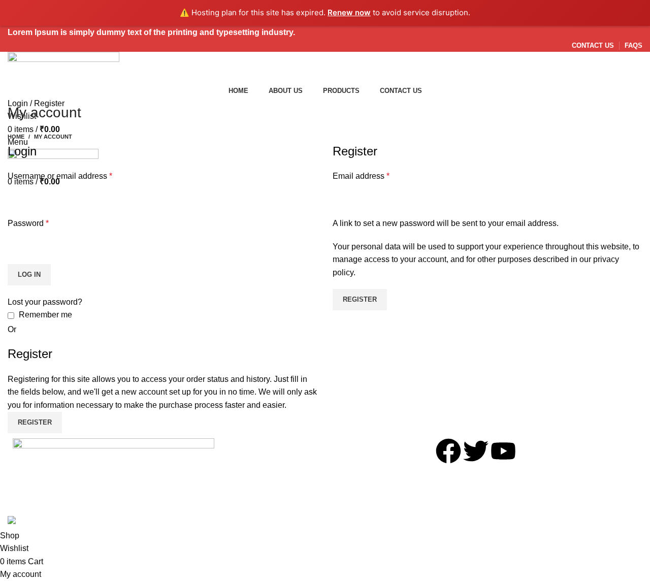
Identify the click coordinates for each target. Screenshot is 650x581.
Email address (361, 176)
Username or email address (60, 176)
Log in (29, 274)
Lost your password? (45, 302)
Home (16, 137)
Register (360, 299)
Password (28, 223)
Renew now (349, 12)
